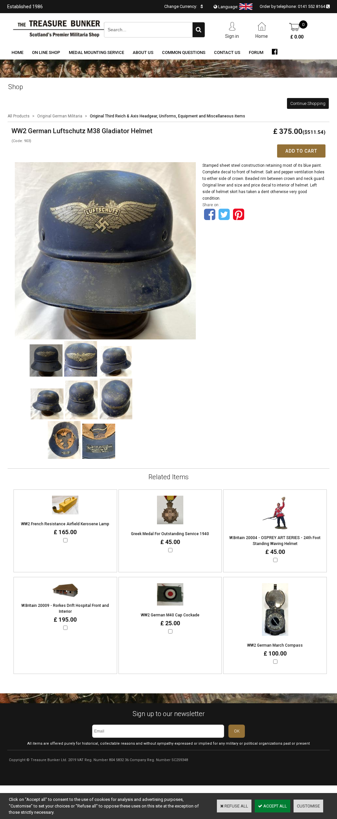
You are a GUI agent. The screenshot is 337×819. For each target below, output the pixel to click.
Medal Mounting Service (96, 52)
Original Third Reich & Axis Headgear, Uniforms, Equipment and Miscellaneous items (167, 116)
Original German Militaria (59, 116)
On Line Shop (46, 52)
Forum (256, 52)
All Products (19, 116)
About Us (143, 52)
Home (17, 52)
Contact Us (227, 52)
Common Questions (183, 52)
